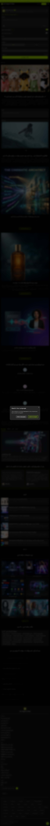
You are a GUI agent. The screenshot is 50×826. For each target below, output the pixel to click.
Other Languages (21, 416)
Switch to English (33, 416)
